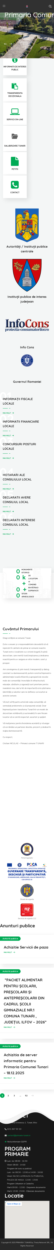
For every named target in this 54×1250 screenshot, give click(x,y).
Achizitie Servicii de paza (26, 947)
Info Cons (27, 347)
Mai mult (7, 413)
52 (26, 1095)
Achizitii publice (10, 938)
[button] (50, 6)
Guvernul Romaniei (27, 382)
